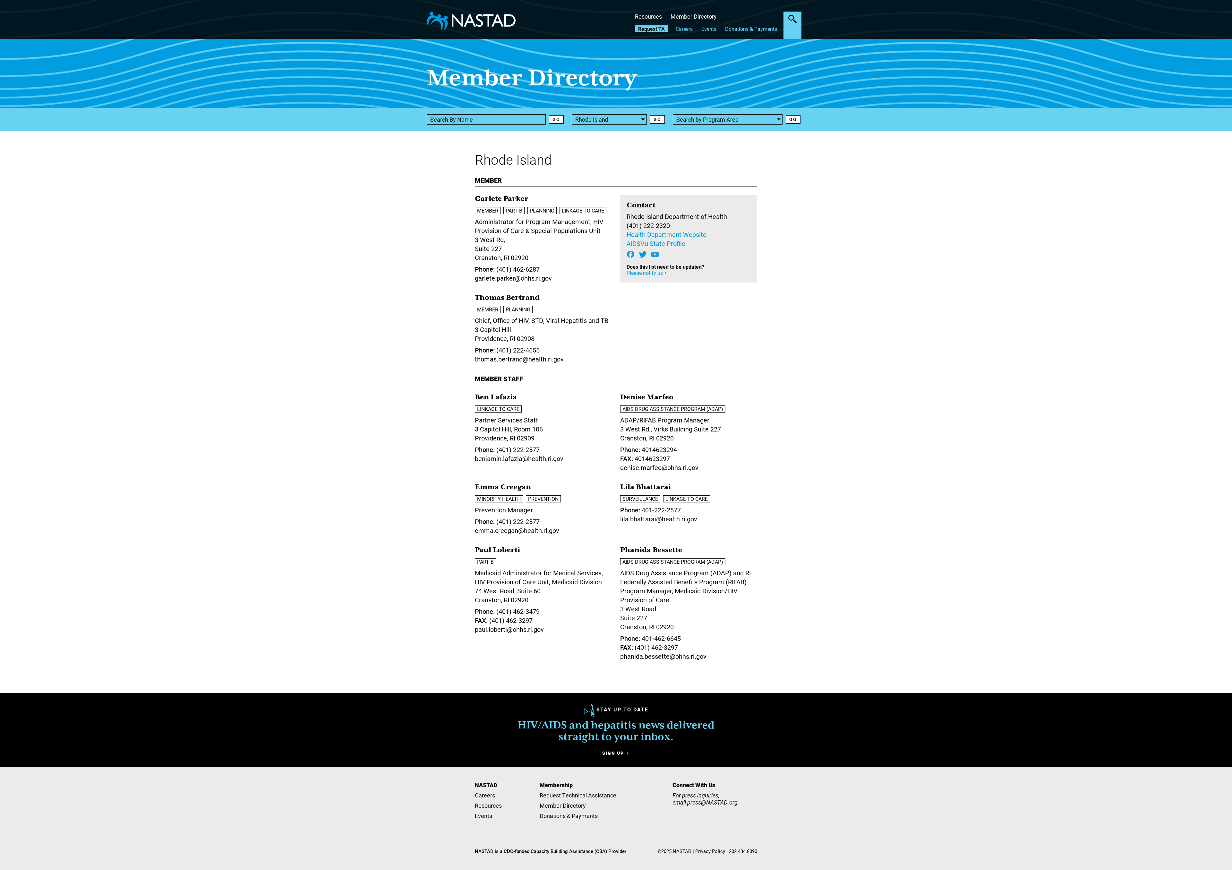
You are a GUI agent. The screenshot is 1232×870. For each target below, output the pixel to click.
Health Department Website (666, 234)
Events (708, 28)
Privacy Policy (710, 851)
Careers (684, 28)
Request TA (651, 28)
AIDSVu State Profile (656, 243)
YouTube (655, 254)
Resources (648, 16)
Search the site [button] (792, 19)
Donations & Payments (751, 28)
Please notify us (645, 272)
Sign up (613, 753)
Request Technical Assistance (578, 795)
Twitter (643, 254)
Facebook (631, 254)
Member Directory (694, 16)
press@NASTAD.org (712, 802)
